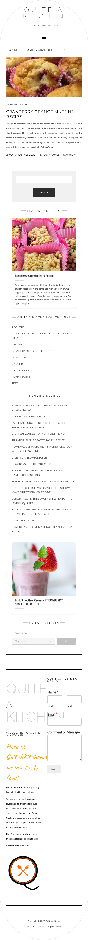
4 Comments (68, 154)
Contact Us (19, 357)
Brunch (18, 154)
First (50, 706)
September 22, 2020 (16, 104)
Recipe (31, 154)
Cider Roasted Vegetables (29, 457)
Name (52, 692)
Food (25, 154)
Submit (54, 769)
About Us (18, 327)
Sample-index (21, 376)
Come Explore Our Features (31, 351)
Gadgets (17, 363)
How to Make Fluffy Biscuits (31, 464)
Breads (9, 154)
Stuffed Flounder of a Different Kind (38, 433)
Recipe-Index (20, 370)
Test (15, 383)
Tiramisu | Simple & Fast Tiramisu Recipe (38, 440)
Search (44, 192)
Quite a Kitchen (44, 13)
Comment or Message (64, 732)
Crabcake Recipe (23, 520)
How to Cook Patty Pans (28, 416)
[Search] (66, 641)
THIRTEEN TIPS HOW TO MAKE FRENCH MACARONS (43, 481)
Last (69, 706)
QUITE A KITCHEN (35, 926)
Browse (17, 344)
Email (52, 714)
